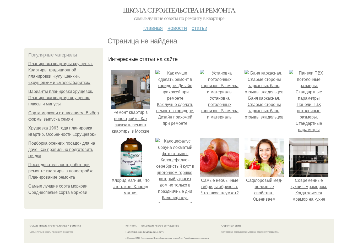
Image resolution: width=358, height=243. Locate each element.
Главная (153, 27)
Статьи (199, 27)
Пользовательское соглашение (159, 225)
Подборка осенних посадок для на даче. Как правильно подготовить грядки (61, 149)
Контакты (131, 225)
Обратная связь (231, 225)
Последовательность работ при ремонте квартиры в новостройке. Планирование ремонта (61, 170)
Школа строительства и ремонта (179, 9)
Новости (177, 27)
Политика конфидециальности (145, 232)
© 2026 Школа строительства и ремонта (55, 225)
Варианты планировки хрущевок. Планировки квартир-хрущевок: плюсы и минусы (60, 97)
